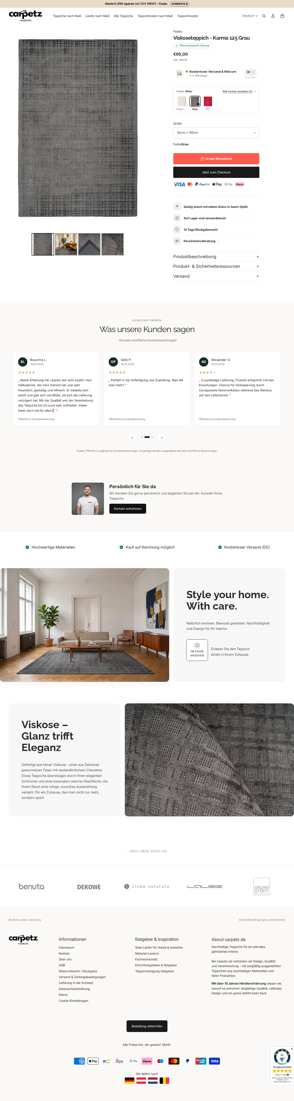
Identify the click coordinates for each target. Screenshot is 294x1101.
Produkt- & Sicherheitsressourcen (206, 266)
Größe (177, 123)
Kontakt (64, 953)
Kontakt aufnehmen (127, 499)
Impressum (66, 947)
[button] (197, 641)
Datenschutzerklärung (74, 989)
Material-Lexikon (147, 953)
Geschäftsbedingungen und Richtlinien (262, 919)
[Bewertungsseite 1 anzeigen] (142, 428)
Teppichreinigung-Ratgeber (154, 971)
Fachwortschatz (146, 959)
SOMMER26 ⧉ (180, 3)
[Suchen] (264, 15)
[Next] (141, 128)
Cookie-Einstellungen (73, 1000)
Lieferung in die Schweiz (76, 983)
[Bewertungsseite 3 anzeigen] (150, 428)
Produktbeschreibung (194, 256)
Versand (181, 276)
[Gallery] (78, 140)
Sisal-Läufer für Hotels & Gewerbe (159, 947)
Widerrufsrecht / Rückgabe (78, 971)
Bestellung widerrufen (147, 1026)
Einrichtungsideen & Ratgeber (156, 965)
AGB (62, 965)
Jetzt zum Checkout (216, 172)
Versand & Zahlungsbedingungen (82, 977)
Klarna (63, 994)
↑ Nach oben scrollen (147, 841)
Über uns (65, 959)
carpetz (23, 919)
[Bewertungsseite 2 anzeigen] (145, 428)
